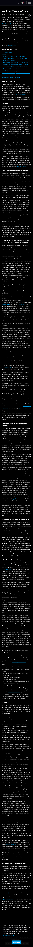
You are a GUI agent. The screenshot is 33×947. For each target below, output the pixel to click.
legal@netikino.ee (12, 45)
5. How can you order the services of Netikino (15, 62)
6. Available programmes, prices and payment (15, 65)
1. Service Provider (7, 52)
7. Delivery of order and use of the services (14, 67)
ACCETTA (16, 942)
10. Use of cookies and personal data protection (16, 73)
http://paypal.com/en (24, 408)
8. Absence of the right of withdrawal (12, 69)
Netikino (7, 3)
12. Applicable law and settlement (11, 77)
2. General (4, 54)
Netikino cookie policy (14, 692)
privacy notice (6, 304)
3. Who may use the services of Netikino (13, 56)
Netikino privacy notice (19, 662)
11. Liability (4, 75)
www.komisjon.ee (7, 893)
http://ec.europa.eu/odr (9, 899)
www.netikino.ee (6, 23)
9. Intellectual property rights (10, 71)
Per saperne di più (8, 935)
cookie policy (21, 304)
